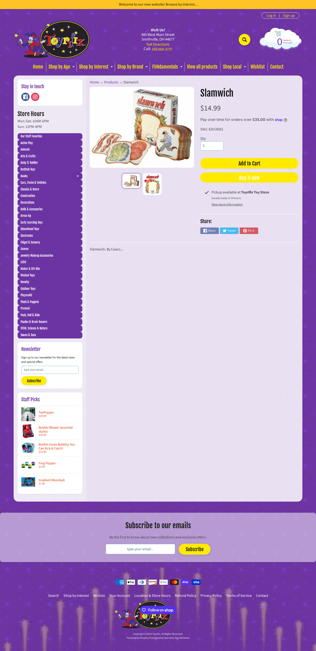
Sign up (289, 15)
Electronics (27, 235)
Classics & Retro (30, 189)
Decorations (27, 202)
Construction (28, 196)
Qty (203, 138)
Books (51, 177)
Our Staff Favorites (31, 136)
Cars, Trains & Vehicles (33, 182)
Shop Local (235, 68)
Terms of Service (239, 595)
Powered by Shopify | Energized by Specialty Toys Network (158, 638)
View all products (202, 67)
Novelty (25, 282)
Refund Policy (185, 595)
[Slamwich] (131, 180)
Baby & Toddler (29, 162)
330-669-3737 (162, 49)
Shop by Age (62, 68)
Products (111, 82)
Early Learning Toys (32, 222)
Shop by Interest (96, 68)
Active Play (27, 143)
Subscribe (34, 381)
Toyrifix (156, 634)
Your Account (119, 595)
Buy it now (249, 178)
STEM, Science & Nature (34, 328)
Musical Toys (28, 275)
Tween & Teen (28, 335)
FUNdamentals (168, 68)
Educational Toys (30, 229)
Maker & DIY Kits (30, 269)
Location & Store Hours (152, 595)
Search (53, 595)
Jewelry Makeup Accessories (37, 255)
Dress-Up (26, 216)
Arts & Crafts (28, 156)
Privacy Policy (211, 595)
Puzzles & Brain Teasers (34, 322)
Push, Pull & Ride (30, 315)
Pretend (25, 308)
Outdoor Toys (28, 289)
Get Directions (158, 45)
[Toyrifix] (52, 39)
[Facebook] (25, 97)
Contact (276, 67)
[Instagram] (35, 97)
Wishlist (258, 67)
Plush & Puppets (30, 302)
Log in (271, 15)
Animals (25, 149)
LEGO (23, 262)
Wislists (99, 595)
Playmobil (26, 295)
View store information (227, 204)
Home (38, 67)
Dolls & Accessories (32, 209)
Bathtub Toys (28, 169)
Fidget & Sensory (30, 242)
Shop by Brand (133, 68)
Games (24, 249)
